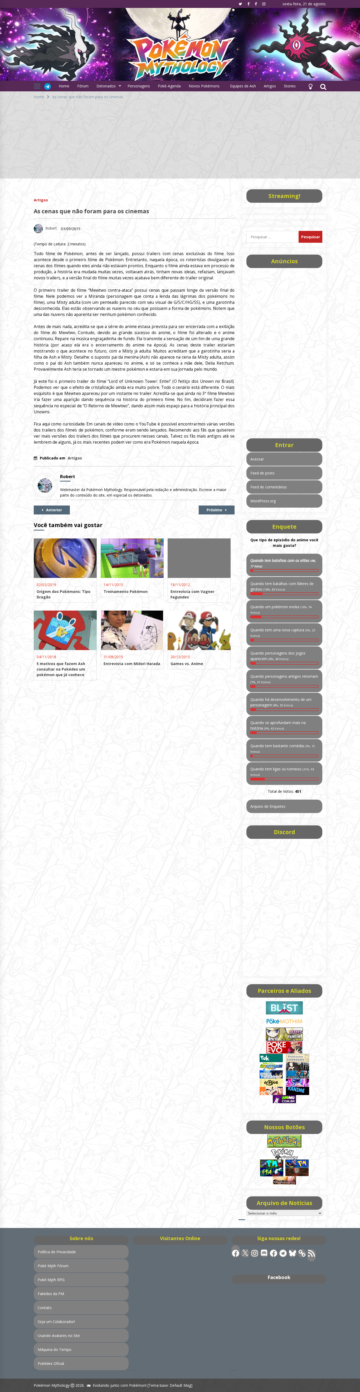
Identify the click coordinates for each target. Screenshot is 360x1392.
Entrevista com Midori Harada (132, 663)
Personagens (139, 85)
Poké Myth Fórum (53, 1265)
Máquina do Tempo (54, 1349)
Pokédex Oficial (51, 1363)
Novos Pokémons (205, 85)
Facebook (278, 1277)
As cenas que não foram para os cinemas (91, 211)
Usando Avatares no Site (59, 1335)
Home (64, 85)
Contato (45, 1307)
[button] (310, 86)
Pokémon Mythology (52, 1385)
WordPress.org (263, 500)
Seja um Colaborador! (56, 1321)
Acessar (257, 459)
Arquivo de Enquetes (267, 806)
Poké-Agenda (169, 85)
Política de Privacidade (57, 1251)
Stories (290, 85)
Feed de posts (262, 472)
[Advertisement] (180, 142)
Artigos (270, 85)
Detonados (106, 85)
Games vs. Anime (187, 663)
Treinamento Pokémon (126, 591)
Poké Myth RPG (51, 1279)
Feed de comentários (268, 486)
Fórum (83, 85)
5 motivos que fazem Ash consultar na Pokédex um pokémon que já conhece (61, 669)
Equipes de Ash (243, 85)
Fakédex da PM (51, 1293)
